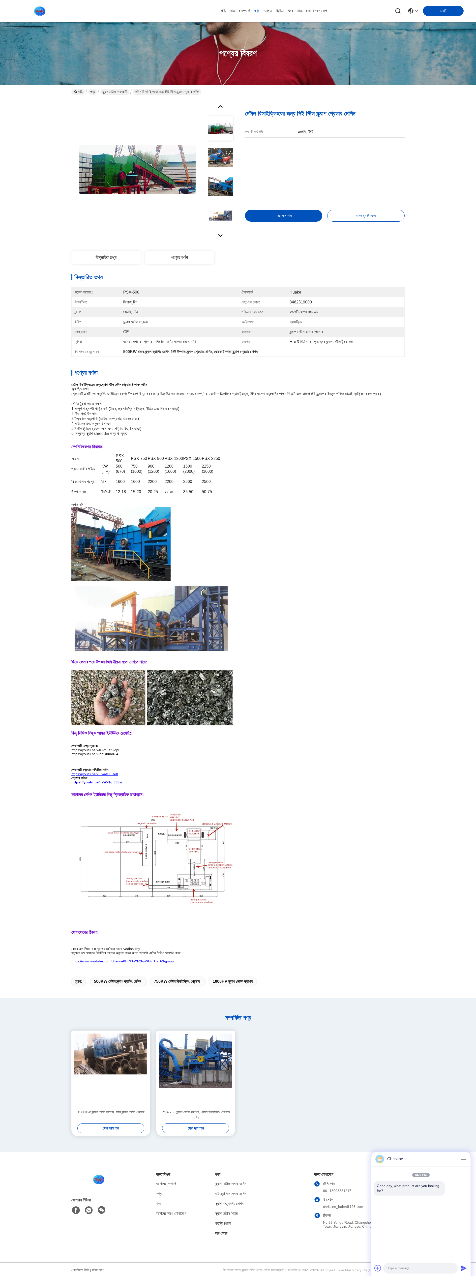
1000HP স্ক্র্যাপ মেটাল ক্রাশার (233, 981)
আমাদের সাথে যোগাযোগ (312, 11)
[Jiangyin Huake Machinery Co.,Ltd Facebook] (75, 1210)
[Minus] (464, 1159)
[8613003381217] (88, 1210)
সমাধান (267, 11)
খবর (290, 11)
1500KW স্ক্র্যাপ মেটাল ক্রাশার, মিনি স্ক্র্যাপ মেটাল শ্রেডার (111, 1112)
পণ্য (256, 11)
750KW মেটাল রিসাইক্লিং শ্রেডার (177, 981)
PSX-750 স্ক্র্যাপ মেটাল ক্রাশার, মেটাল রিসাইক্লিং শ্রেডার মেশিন (196, 1115)
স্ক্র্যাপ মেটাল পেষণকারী (114, 92)
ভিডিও (280, 11)
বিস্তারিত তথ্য (106, 257)
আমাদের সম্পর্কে (240, 11)
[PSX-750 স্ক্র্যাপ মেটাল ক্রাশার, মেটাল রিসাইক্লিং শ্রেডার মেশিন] (195, 1070)
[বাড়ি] (98, 1185)
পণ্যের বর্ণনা (179, 257)
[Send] (464, 1268)
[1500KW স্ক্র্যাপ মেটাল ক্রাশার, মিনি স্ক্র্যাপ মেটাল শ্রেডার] (110, 1070)
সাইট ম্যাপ (98, 1270)
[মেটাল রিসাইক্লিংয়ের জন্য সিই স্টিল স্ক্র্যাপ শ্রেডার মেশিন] (137, 170)
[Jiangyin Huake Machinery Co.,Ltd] (39, 10)
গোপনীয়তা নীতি (80, 1270)
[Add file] (377, 1268)
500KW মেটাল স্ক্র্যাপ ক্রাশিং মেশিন (117, 981)
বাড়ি (223, 11)
